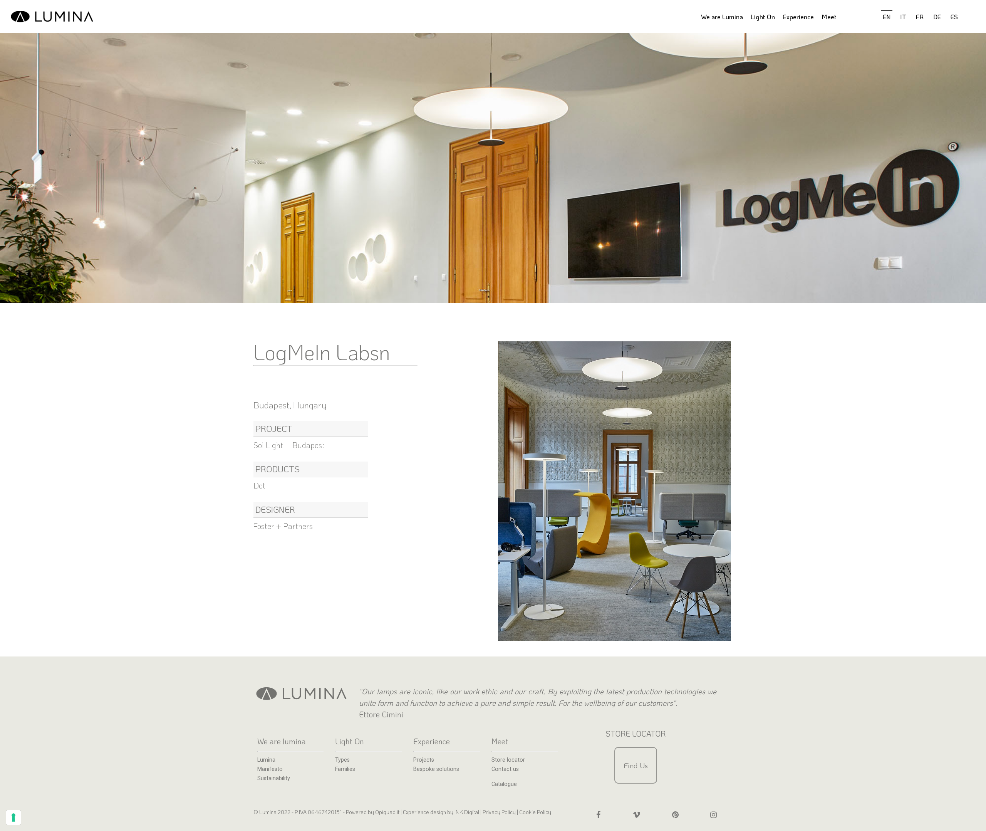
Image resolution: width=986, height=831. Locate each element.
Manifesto (270, 769)
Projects (423, 760)
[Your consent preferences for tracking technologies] (13, 817)
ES (954, 17)
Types (342, 760)
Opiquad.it (387, 812)
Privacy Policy (499, 812)
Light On (763, 16)
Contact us (505, 769)
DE (937, 17)
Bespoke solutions (436, 769)
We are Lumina (722, 16)
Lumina (266, 760)
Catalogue (504, 784)
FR (920, 17)
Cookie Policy (535, 812)
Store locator (508, 760)
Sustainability (273, 779)
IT (903, 17)
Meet (829, 16)
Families (345, 769)
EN (886, 17)
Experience (798, 16)
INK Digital (467, 812)
